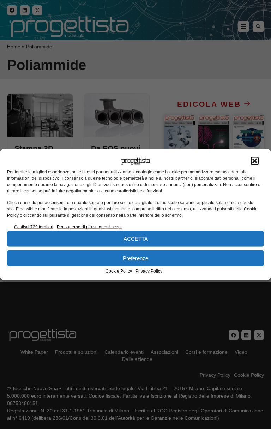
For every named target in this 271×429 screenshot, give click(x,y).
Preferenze (135, 258)
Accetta (136, 239)
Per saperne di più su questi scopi (89, 227)
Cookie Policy (119, 271)
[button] (254, 161)
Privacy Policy (149, 271)
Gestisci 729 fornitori (33, 227)
